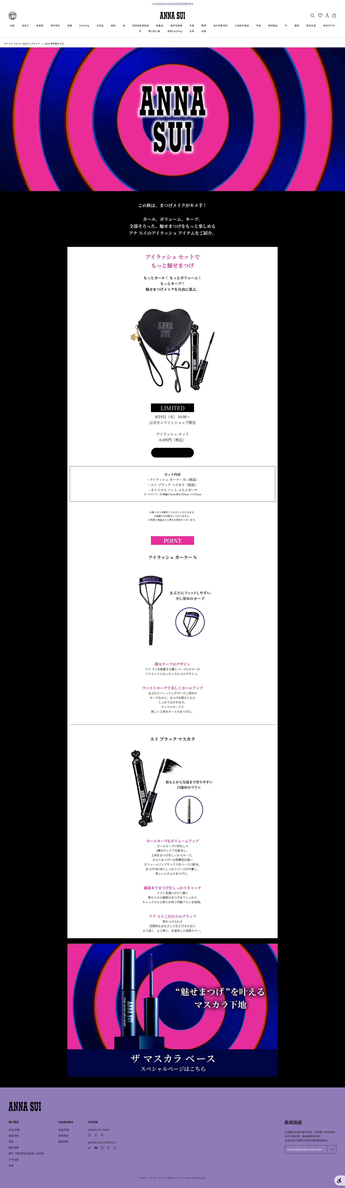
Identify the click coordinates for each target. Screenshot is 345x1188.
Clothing (84, 25)
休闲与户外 (329, 25)
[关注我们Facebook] (96, 1135)
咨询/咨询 (14, 1129)
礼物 (192, 31)
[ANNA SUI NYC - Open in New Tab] (13, 16)
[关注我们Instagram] (89, 1135)
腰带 (203, 25)
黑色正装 (311, 25)
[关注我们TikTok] (89, 1148)
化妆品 (100, 25)
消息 (12, 25)
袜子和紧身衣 (220, 25)
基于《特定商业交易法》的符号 (26, 1153)
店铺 (203, 31)
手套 (192, 25)
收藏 (69, 25)
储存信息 (14, 1135)
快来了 (25, 25)
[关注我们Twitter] (102, 1135)
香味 (113, 25)
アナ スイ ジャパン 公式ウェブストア (22, 43)
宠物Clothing (174, 31)
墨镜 (297, 25)
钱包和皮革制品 (140, 25)
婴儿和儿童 (154, 31)
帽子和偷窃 (176, 25)
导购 (11, 1141)
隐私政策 (14, 1147)
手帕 (258, 25)
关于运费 (14, 1159)
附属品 (159, 25)
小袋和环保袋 (242, 25)
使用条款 (63, 1135)
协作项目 (55, 25)
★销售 (39, 25)
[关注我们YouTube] (96, 1148)
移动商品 (273, 25)
